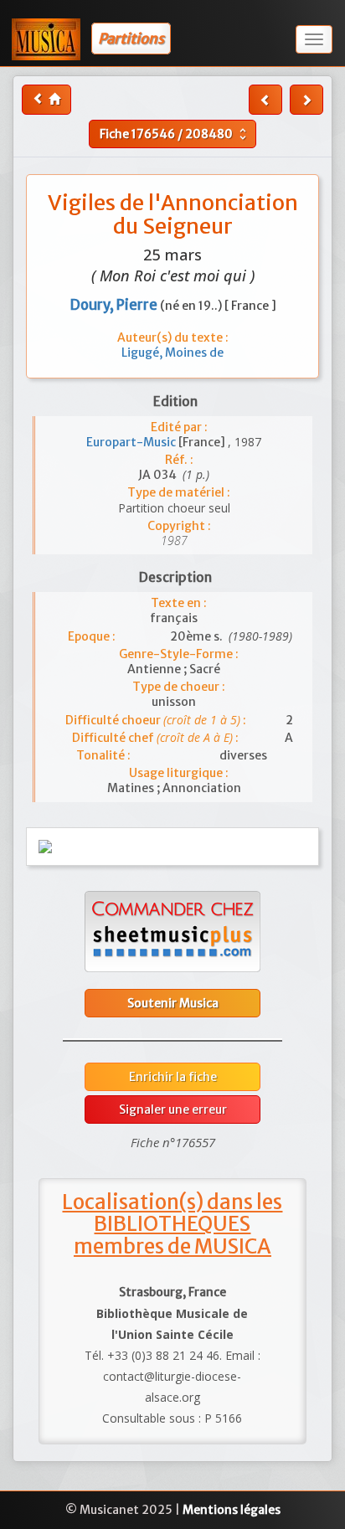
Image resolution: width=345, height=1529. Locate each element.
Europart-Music (132, 442)
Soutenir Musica (173, 1003)
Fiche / (175, 134)
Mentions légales (232, 1509)
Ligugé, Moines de (172, 352)
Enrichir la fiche (173, 1076)
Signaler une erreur (173, 1109)
